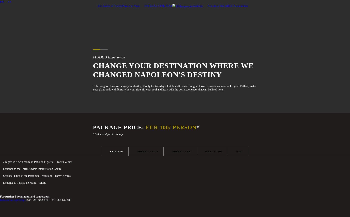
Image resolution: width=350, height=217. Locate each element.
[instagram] (349, 1)
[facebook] (322, 1)
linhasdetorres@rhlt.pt (12, 199)
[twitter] (335, 1)
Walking (197, 5)
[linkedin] (329, 1)
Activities (213, 5)
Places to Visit (131, 5)
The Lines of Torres (110, 5)
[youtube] (342, 1)
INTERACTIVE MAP (158, 5)
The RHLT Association (233, 5)
